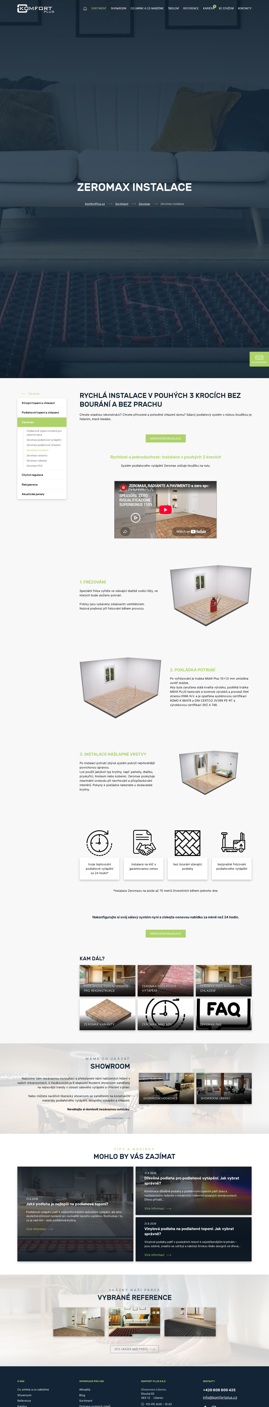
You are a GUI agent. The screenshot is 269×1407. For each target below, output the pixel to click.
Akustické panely (33, 494)
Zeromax (144, 204)
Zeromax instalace (37, 450)
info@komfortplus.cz (220, 1397)
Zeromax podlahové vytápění (44, 440)
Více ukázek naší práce (131, 1349)
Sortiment (99, 8)
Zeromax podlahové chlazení (44, 445)
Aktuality (84, 1389)
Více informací (114, 1118)
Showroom (118, 8)
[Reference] (78, 1321)
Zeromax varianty (37, 455)
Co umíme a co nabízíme (147, 8)
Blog (82, 1395)
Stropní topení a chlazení (38, 403)
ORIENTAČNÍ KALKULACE (165, 438)
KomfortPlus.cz (95, 204)
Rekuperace (30, 484)
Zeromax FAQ (34, 465)
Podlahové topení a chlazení (40, 412)
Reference (191, 8)
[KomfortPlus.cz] (35, 8)
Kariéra (208, 8)
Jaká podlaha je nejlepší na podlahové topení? (67, 1204)
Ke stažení (226, 8)
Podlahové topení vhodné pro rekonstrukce (44, 433)
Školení (173, 8)
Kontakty (245, 8)
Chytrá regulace (32, 475)
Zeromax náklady (37, 460)
